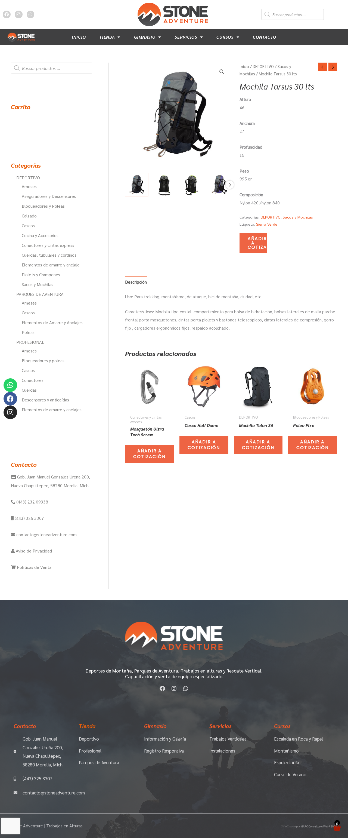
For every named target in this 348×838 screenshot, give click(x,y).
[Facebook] (10, 399)
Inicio (79, 37)
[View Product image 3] (191, 185)
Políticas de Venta (33, 567)
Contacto (264, 37)
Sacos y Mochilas (298, 216)
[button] (222, 72)
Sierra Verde (266, 224)
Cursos (225, 37)
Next (230, 185)
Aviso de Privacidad (33, 551)
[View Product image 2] (164, 185)
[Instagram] (10, 412)
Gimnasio (145, 37)
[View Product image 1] (136, 185)
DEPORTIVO (263, 66)
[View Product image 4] (219, 185)
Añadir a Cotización (257, 242)
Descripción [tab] (136, 282)
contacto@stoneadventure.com (46, 534)
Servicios (186, 37)
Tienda (107, 37)
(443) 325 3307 (29, 518)
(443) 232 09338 (31, 502)
